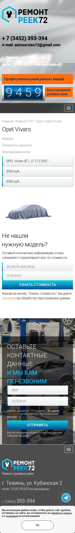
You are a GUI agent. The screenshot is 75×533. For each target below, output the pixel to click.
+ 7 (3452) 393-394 (24, 38)
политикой (12, 516)
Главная (7, 121)
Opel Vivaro (54, 121)
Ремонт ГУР (25, 121)
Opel (39, 121)
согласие (9, 298)
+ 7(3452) (18, 502)
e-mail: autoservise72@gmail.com (31, 45)
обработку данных (61, 513)
